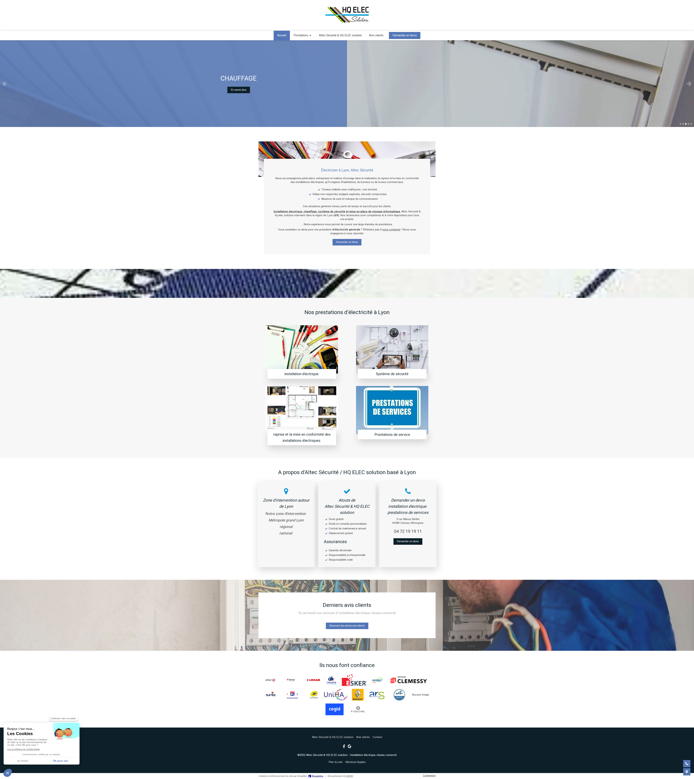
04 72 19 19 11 (408, 531)
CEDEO (349, 776)
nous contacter (391, 230)
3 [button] (686, 124)
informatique (391, 211)
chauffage (310, 211)
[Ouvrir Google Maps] (686, 771)
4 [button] (688, 124)
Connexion (429, 776)
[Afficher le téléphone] (686, 763)
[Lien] (334, 709)
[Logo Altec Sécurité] (347, 24)
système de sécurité (331, 211)
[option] (347, 83)
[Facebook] (344, 747)
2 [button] (683, 124)
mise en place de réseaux (366, 211)
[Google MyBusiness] (349, 747)
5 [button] (691, 124)
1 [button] (680, 124)
